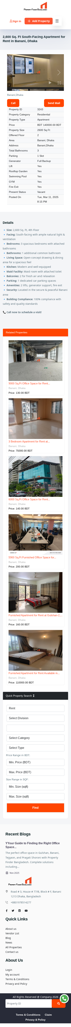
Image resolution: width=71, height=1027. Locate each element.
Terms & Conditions (17, 979)
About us (10, 928)
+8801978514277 (21, 902)
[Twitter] (13, 910)
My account (12, 974)
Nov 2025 (14, 872)
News (8, 942)
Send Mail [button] (54, 103)
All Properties (13, 947)
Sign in (17, 21)
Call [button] (13, 103)
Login (8, 970)
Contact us (11, 952)
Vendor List (12, 933)
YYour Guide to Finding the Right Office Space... (32, 845)
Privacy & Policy (35, 1019)
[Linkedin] (19, 910)
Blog (8, 938)
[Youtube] (26, 910)
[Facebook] (6, 910)
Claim (48, 1014)
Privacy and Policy (16, 983)
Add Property (41, 21)
